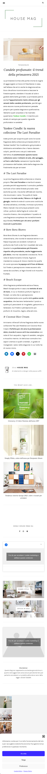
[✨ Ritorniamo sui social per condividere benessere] (6, 702)
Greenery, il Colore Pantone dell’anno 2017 (23, 421)
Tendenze (23, 65)
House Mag (22, 368)
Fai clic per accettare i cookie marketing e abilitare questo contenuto (24, 556)
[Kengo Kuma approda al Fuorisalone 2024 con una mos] (6, 728)
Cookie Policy (18, 771)
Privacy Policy (28, 771)
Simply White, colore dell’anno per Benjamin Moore (23, 458)
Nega (24, 760)
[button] (43, 736)
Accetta (23, 754)
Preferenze (23, 766)
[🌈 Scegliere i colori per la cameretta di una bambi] (6, 715)
